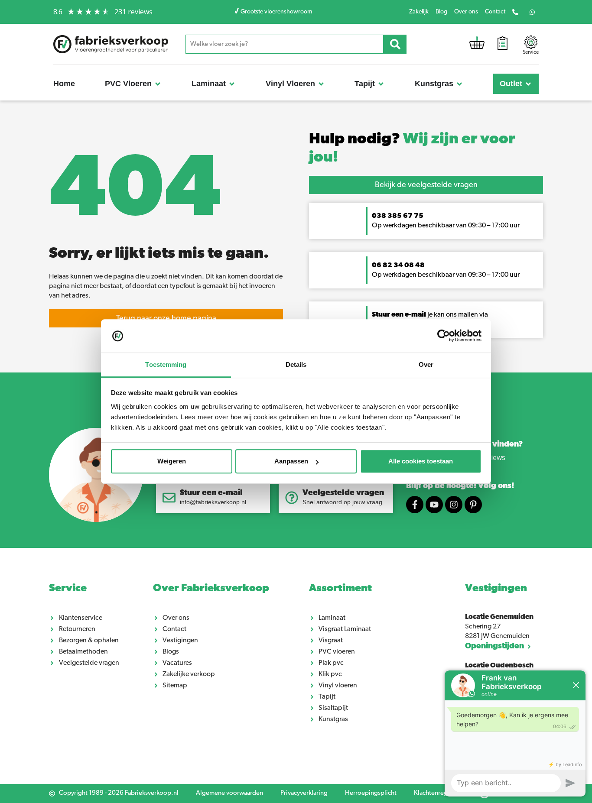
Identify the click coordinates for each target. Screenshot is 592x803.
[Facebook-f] (414, 504)
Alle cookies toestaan (420, 461)
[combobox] (284, 44)
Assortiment (340, 588)
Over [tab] (426, 364)
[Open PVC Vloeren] (158, 84)
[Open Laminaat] (232, 84)
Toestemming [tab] (165, 364)
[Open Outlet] (528, 84)
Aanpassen (291, 461)
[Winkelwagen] (477, 44)
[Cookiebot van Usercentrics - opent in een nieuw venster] (443, 336)
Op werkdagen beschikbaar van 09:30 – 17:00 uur (446, 275)
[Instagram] (453, 504)
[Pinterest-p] (473, 504)
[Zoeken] (395, 44)
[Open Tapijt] (381, 84)
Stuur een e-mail (211, 493)
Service (68, 588)
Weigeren (171, 461)
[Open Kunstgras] (459, 84)
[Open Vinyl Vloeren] (321, 84)
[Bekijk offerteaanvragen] (502, 44)
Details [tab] (296, 364)
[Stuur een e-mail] (169, 497)
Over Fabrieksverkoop (211, 588)
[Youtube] (434, 504)
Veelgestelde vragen (343, 493)
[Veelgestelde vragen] (291, 497)
